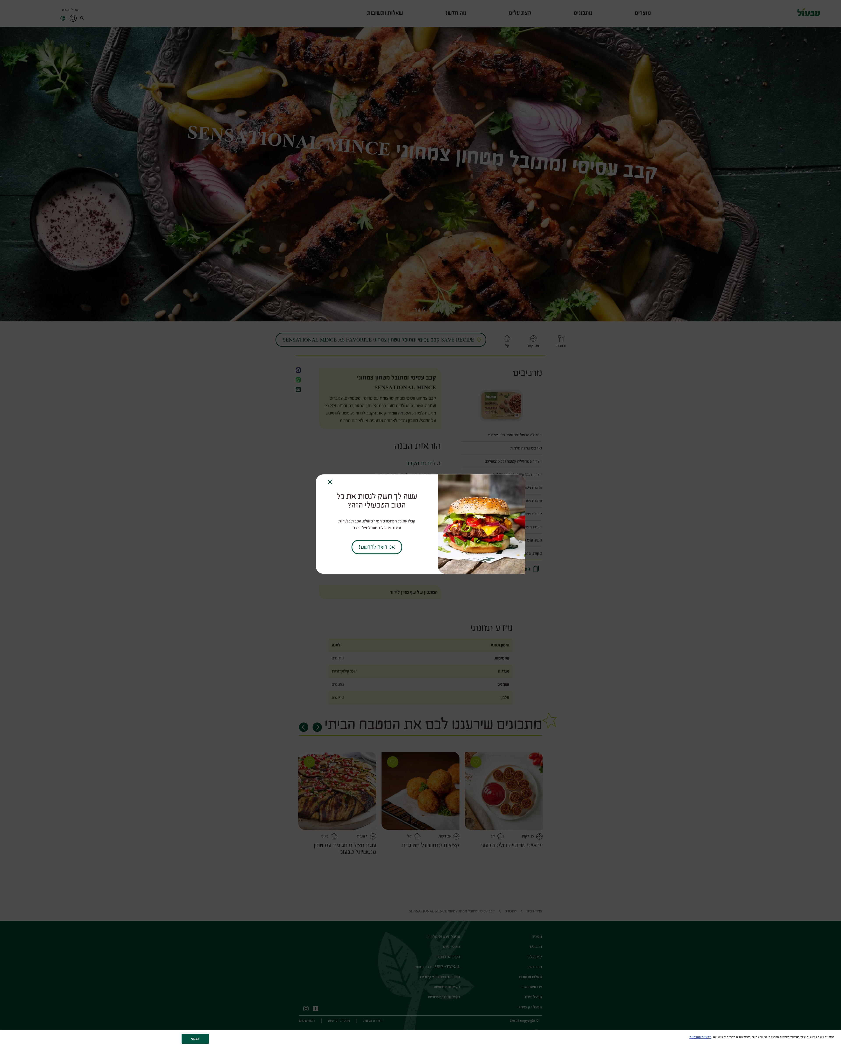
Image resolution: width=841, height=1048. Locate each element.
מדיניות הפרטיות (700, 1037)
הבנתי (195, 1039)
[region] (420, 1039)
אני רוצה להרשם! (377, 547)
